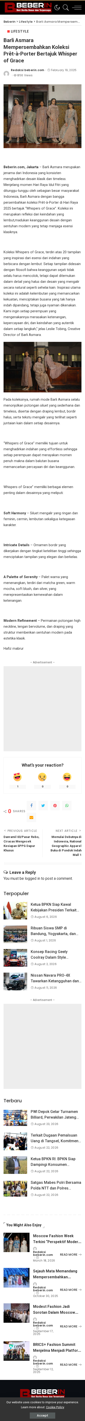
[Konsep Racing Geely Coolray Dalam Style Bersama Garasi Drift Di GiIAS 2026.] (15, 958)
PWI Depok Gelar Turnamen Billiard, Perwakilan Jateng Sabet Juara (54, 1117)
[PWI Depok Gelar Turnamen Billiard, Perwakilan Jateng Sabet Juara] (15, 1118)
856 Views (25, 75)
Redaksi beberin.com (27, 70)
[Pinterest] (55, 805)
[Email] (31, 817)
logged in (32, 878)
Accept (42, 1415)
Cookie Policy (55, 1407)
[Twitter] (43, 805)
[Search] (65, 7)
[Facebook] (31, 805)
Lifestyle (20, 31)
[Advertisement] (42, 708)
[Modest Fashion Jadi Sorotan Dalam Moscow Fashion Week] (17, 1313)
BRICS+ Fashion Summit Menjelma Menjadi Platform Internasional (57, 1350)
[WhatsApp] (67, 805)
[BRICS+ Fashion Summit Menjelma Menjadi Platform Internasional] (17, 1351)
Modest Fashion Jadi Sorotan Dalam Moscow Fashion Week (54, 1312)
